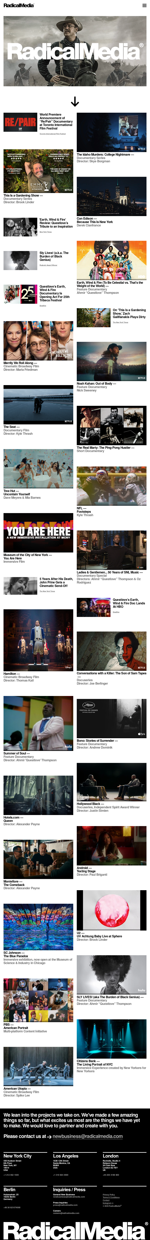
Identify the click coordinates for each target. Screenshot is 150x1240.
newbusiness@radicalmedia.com (88, 1136)
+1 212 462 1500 (11, 1174)
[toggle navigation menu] (144, 5)
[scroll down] (75, 102)
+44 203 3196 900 (111, 1174)
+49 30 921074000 (12, 1207)
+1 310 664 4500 (60, 1174)
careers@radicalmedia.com (66, 1213)
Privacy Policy (109, 1194)
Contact (106, 1200)
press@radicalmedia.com (65, 1204)
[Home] (19, 5)
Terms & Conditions (111, 1197)
